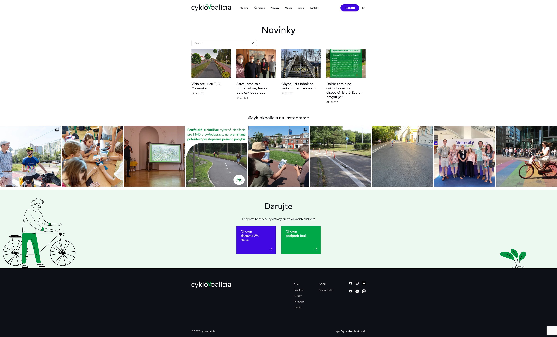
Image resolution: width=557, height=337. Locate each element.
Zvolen (198, 43)
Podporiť (350, 7)
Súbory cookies (326, 290)
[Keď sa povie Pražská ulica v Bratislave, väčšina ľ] (340, 156)
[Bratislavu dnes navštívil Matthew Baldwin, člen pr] (30, 156)
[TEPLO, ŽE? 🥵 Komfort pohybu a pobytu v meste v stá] (402, 156)
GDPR (322, 284)
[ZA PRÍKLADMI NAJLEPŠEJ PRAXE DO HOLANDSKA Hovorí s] (278, 156)
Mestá (288, 7)
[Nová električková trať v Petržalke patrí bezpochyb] (216, 156)
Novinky (275, 7)
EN (364, 7)
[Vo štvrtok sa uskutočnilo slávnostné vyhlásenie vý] (154, 156)
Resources (299, 301)
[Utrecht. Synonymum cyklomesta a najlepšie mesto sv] (526, 156)
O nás (297, 284)
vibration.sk (359, 331)
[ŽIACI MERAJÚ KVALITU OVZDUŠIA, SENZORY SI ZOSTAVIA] (92, 156)
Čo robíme (299, 290)
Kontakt (314, 7)
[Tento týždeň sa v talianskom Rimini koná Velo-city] (464, 156)
